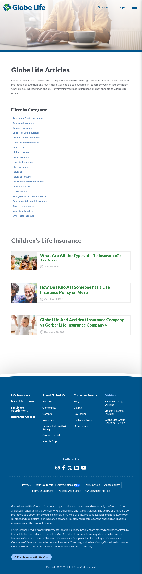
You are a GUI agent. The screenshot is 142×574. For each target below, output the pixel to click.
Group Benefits (21, 157)
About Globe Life (54, 395)
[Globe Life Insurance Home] (24, 7)
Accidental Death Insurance (28, 118)
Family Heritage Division (114, 403)
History (47, 401)
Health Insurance (22, 401)
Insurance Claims (22, 176)
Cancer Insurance (22, 128)
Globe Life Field (21, 152)
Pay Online (80, 413)
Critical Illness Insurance (26, 137)
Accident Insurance (23, 122)
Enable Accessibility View (33, 557)
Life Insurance (20, 191)
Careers (47, 413)
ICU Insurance (20, 167)
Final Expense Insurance (26, 142)
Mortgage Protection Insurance (29, 196)
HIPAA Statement (42, 490)
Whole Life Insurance (24, 215)
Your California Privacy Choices (54, 484)
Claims (78, 407)
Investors (48, 419)
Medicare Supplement (19, 409)
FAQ (76, 401)
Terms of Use (92, 484)
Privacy (26, 484)
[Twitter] (69, 468)
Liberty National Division (114, 412)
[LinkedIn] (76, 468)
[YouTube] (84, 468)
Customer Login (83, 419)
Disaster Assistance (69, 490)
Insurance (18, 171)
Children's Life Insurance (26, 132)
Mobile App (49, 441)
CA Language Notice (97, 490)
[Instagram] (57, 468)
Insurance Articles (23, 416)
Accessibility (112, 484)
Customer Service (85, 395)
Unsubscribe (81, 425)
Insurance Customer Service (28, 181)
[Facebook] (63, 468)
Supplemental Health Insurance (30, 201)
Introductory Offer (22, 186)
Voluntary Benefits (23, 211)
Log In (122, 7)
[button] (135, 7)
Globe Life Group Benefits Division (115, 421)
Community (49, 407)
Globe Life (18, 147)
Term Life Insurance (23, 206)
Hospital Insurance (23, 162)
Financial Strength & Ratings (54, 427)
